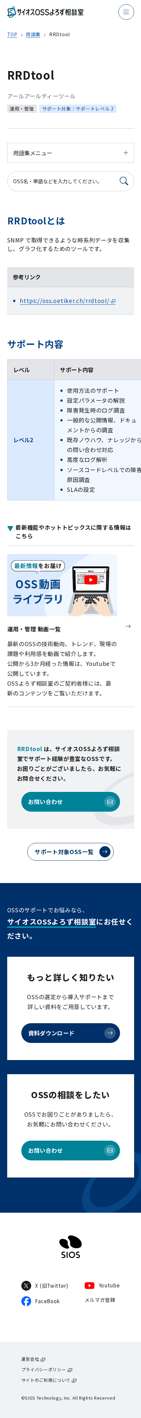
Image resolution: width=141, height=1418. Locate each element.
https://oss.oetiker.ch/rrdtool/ (64, 300)
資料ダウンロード (51, 1033)
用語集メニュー (32, 153)
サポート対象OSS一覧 (64, 852)
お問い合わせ (45, 802)
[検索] (124, 181)
